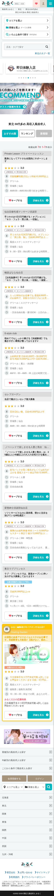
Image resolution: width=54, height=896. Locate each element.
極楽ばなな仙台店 (13, 272)
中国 (4, 838)
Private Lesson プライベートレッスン (24, 153)
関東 (4, 813)
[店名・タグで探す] (47, 47)
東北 (17, 3)
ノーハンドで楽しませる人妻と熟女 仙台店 (27, 447)
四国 (4, 846)
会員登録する (14, 778)
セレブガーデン (12, 394)
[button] (19, 77)
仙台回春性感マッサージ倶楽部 (20, 211)
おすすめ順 (10, 133)
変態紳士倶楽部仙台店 (16, 507)
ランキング (27, 133)
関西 (4, 830)
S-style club (10, 333)
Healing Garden (19, 632)
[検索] (48, 787)
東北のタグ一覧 (42, 53)
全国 (22, 3)
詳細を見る (38, 200)
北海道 (5, 797)
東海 (4, 822)
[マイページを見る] (43, 3)
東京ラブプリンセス (14, 568)
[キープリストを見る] (36, 3)
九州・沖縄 (7, 854)
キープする (16, 200)
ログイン (39, 778)
